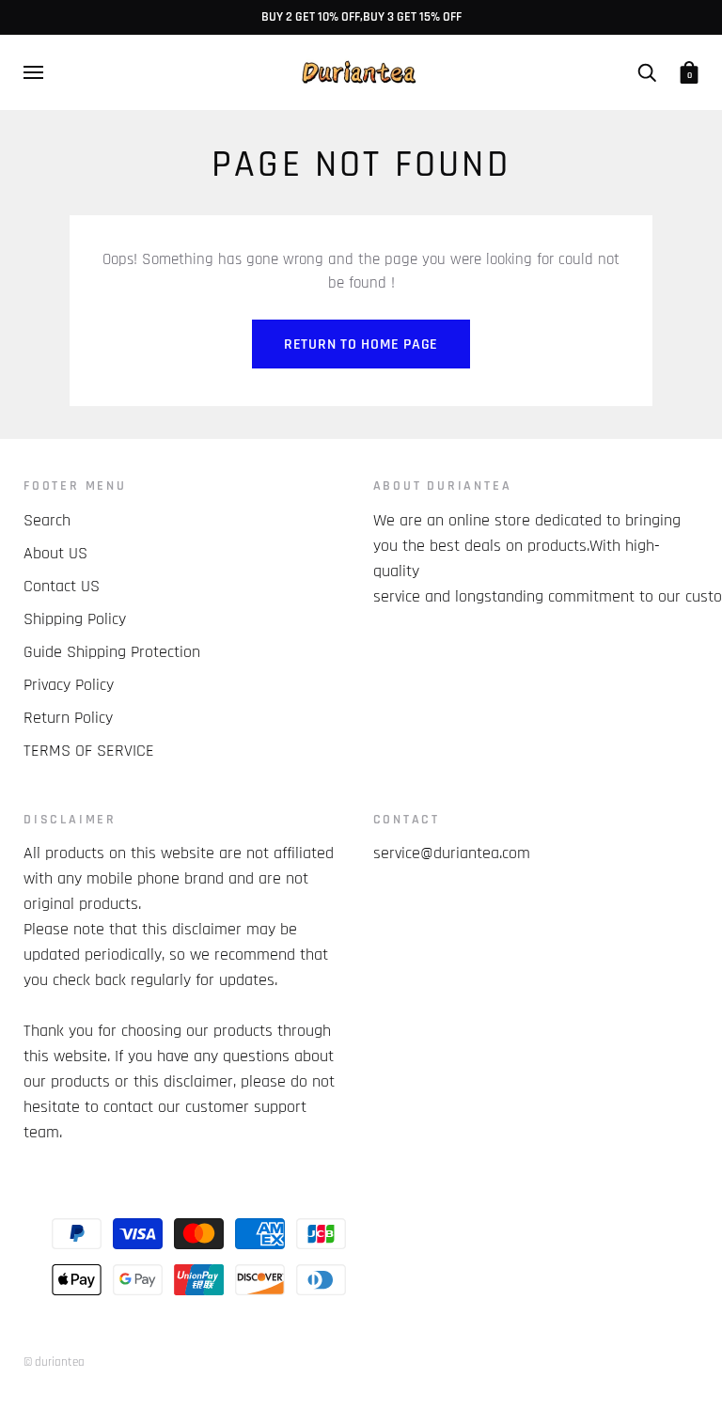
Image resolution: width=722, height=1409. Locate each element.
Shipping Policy (75, 619)
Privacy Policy (69, 685)
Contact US (62, 586)
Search (47, 520)
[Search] (646, 72)
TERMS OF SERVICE (89, 750)
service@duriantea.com (451, 853)
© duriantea (54, 1362)
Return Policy (68, 717)
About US (55, 553)
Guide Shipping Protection (112, 652)
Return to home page (361, 344)
